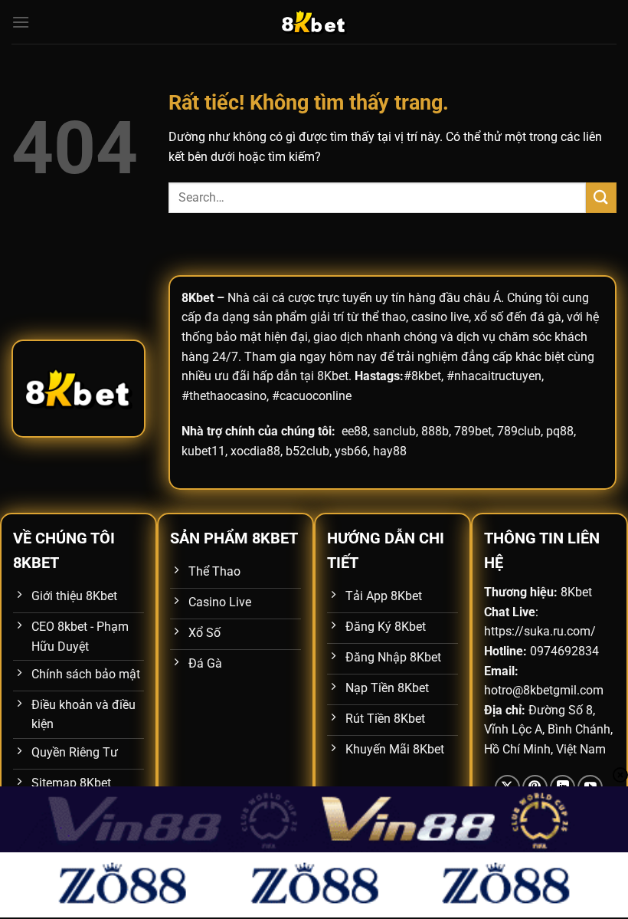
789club (519, 431)
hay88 (390, 451)
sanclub (394, 431)
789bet (473, 431)
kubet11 (203, 451)
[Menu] (20, 22)
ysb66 (351, 451)
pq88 (560, 431)
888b (435, 431)
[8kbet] (314, 22)
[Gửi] (601, 197)
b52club (307, 451)
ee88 (355, 431)
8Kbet (198, 297)
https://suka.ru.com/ (540, 631)
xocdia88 (255, 451)
